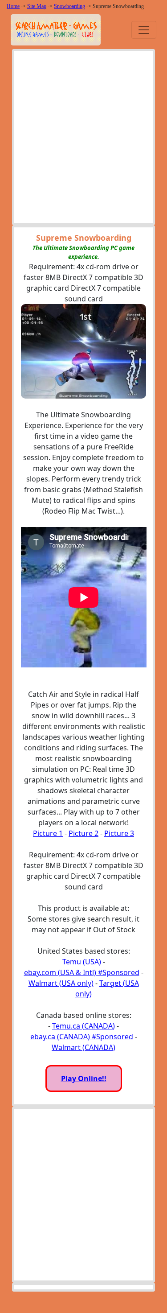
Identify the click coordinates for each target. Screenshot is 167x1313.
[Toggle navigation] (143, 30)
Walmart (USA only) (61, 983)
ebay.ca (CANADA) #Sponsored (81, 1036)
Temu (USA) (81, 962)
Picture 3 (119, 833)
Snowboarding (69, 6)
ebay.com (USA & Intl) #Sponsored (81, 972)
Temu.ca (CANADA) (83, 1026)
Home (13, 6)
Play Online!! (83, 1078)
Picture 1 (48, 833)
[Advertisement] (83, 139)
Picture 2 (83, 833)
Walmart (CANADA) (83, 1047)
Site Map (36, 6)
